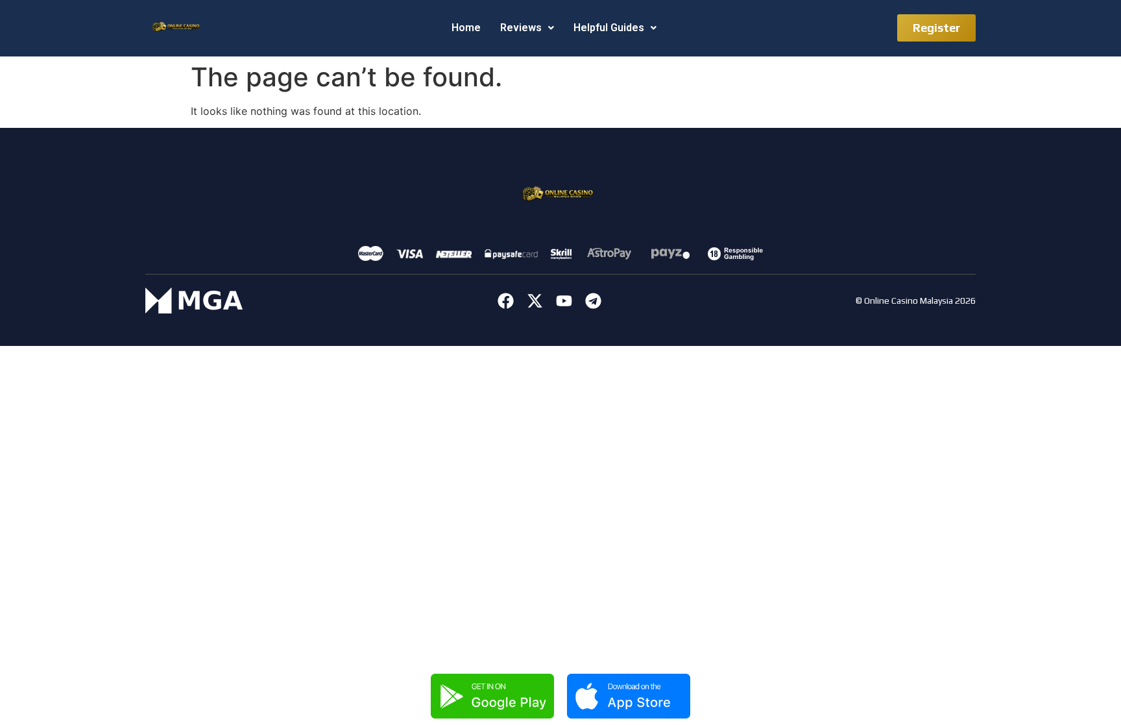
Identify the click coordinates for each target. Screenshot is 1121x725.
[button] (527, 28)
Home (466, 27)
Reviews (521, 27)
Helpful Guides (608, 27)
